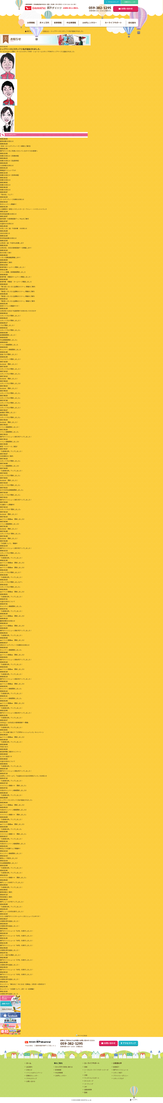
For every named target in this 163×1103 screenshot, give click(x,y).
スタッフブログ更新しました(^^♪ (11, 582)
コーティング (88, 1084)
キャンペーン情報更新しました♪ (11, 606)
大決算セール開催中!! (7, 504)
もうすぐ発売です (6, 756)
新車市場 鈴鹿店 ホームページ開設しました (16, 282)
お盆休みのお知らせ (7, 223)
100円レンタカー (89, 23)
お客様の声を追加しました (9, 994)
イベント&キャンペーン (34, 1073)
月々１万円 (44, 23)
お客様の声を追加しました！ (10, 921)
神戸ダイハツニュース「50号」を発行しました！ (16, 936)
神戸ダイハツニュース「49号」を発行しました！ (16, 940)
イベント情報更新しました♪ (9, 432)
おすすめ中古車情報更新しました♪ (11, 490)
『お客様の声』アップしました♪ (11, 766)
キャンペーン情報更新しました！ (11, 853)
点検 (85, 1075)
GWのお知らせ (5, 233)
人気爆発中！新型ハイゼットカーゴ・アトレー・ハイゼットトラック (23, 209)
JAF (85, 1087)
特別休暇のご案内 (6, 897)
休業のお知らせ (5, 180)
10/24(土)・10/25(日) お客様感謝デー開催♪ (14, 722)
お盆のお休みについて (7, 601)
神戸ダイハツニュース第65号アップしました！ (16, 679)
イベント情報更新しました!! (9, 442)
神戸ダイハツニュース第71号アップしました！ (16, 500)
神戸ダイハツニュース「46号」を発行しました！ (16, 970)
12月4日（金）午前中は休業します (12, 243)
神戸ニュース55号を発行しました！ (12, 911)
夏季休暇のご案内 (6, 262)
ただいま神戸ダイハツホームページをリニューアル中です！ (20, 916)
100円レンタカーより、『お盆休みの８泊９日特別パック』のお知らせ (23, 776)
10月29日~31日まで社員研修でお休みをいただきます (18, 311)
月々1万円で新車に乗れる (64, 1067)
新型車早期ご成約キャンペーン (10, 752)
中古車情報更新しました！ (9, 863)
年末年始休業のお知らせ (8, 214)
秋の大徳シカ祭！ (6, 253)
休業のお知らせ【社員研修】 (10, 161)
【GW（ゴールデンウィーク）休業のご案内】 (15, 146)
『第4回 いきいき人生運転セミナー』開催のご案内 (17, 291)
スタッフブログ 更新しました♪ (10, 509)
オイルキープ (88, 1081)
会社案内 (132, 23)
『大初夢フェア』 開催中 (8, 543)
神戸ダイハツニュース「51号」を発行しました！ (16, 931)
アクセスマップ (113, 2)
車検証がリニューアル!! (8, 170)
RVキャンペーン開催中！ (8, 204)
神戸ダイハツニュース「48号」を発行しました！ (16, 945)
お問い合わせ (127, 9)
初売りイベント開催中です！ (10, 306)
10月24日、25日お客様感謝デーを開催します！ (16, 248)
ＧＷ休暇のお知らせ (7, 165)
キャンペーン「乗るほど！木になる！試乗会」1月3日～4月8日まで (23, 984)
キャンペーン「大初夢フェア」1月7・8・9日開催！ (17, 989)
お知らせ (29, 1070)
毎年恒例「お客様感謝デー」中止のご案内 (14, 219)
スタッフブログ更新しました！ (10, 316)
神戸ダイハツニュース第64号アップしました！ (16, 713)
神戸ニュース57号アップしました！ (12, 902)
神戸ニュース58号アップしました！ (12, 882)
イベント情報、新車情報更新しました (13, 272)
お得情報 (31, 23)
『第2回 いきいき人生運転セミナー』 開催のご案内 (17, 301)
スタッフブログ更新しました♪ (10, 330)
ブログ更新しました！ (7, 325)
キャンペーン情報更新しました (10, 349)
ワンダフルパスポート (91, 1078)
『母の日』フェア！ (7, 194)
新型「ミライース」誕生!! (8, 446)
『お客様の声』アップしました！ (11, 451)
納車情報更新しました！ (8, 335)
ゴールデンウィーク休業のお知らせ (12, 199)
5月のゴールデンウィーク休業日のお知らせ (15, 645)
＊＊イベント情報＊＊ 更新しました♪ (13, 785)
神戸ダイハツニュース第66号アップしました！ (16, 659)
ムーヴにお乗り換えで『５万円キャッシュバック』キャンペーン (22, 732)
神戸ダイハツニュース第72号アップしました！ (16, 437)
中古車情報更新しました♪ (8, 340)
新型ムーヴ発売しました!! (8, 858)
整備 (85, 1092)
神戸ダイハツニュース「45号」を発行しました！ (16, 974)
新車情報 (58, 23)
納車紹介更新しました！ (8, 412)
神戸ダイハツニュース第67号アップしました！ (16, 630)
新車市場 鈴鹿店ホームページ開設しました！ (16, 277)
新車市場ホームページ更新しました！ (13, 267)
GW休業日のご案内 (6, 456)
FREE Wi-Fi (4, 747)
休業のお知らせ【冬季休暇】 (10, 175)
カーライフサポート (113, 23)
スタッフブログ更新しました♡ (10, 572)
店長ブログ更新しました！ (9, 354)
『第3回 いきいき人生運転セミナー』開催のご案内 (17, 296)
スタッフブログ (118, 1078)
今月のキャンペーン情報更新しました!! (13, 790)
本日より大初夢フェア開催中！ (10, 848)
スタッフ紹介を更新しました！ (10, 955)
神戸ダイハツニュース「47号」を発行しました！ (16, 960)
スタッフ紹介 (117, 1073)
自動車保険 (88, 1090)
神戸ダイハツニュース (120, 1070)
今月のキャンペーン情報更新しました (13, 844)
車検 (85, 1067)
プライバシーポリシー (120, 1076)
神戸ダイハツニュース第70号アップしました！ (16, 548)
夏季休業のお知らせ (7, 141)
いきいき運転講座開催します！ (10, 257)
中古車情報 (71, 23)
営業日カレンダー (130, 2)
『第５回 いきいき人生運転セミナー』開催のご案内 (17, 287)
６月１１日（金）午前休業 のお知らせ (13, 228)
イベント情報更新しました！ (10, 427)
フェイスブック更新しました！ (10, 359)
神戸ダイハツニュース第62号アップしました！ (16, 771)
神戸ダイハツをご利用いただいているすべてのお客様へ (19, 151)
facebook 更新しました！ (9, 364)
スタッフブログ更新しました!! (10, 383)
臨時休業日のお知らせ (7, 621)
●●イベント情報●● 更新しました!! (12, 519)
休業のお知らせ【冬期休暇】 (10, 156)
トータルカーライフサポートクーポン (96, 1071)
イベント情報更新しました (9, 345)
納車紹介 (116, 1067)
